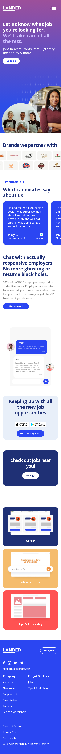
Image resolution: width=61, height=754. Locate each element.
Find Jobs (49, 650)
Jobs (30, 682)
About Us (8, 682)
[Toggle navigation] (54, 8)
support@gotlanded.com (16, 668)
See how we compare (14, 712)
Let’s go (30, 475)
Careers (7, 706)
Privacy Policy (10, 732)
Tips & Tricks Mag (38, 688)
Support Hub (10, 694)
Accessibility (9, 738)
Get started (16, 306)
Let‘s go (11, 61)
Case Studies (10, 700)
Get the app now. (30, 433)
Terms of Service (12, 726)
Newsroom (9, 688)
